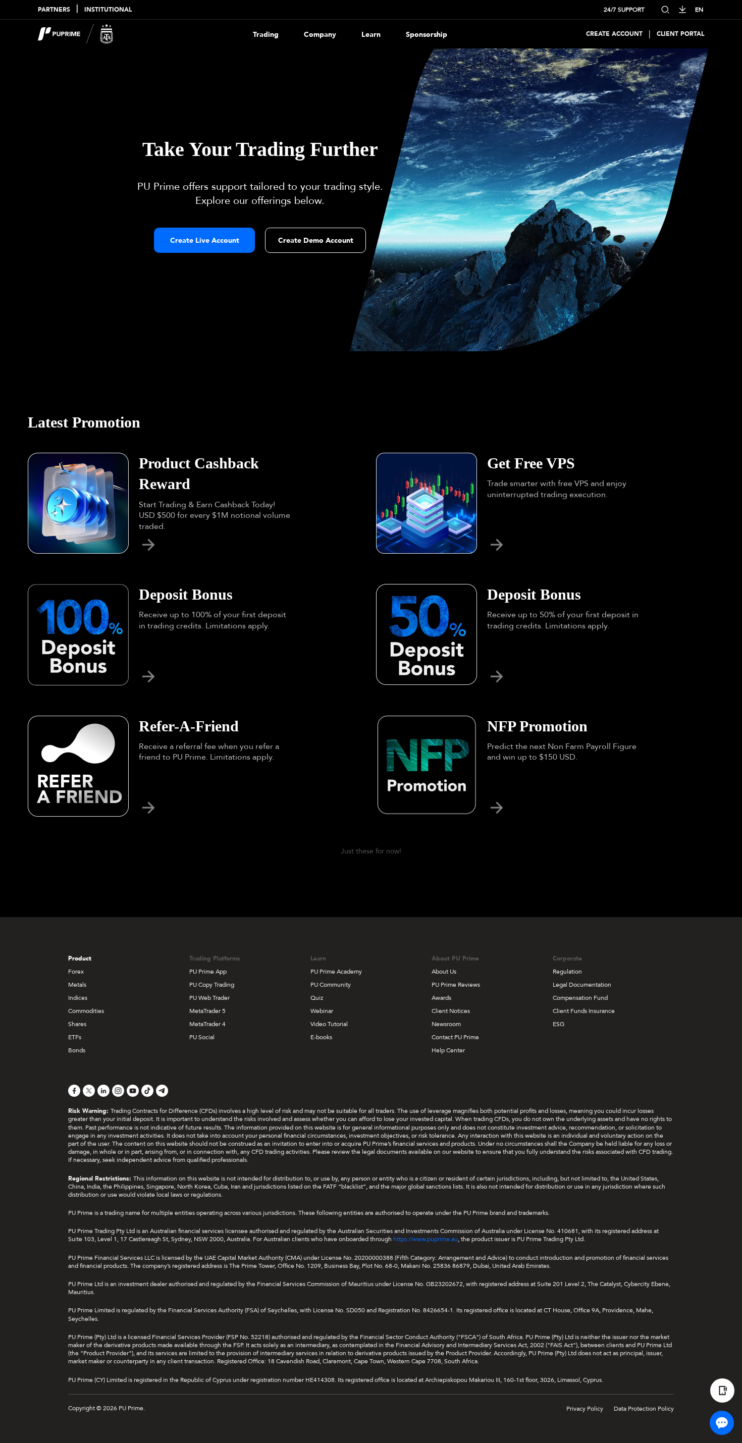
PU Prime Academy (336, 972)
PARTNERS (54, 10)
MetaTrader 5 (207, 1011)
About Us (444, 972)
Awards (441, 998)
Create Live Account (204, 240)
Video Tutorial (329, 1024)
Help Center (448, 1050)
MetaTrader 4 (207, 1024)
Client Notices (451, 1011)
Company (320, 34)
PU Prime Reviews (456, 985)
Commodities (86, 1011)
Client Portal (680, 34)
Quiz (316, 998)
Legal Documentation (582, 985)
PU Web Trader (209, 998)
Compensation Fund (580, 998)
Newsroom (446, 1024)
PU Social (202, 1037)
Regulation (567, 972)
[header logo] (76, 34)
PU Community (330, 985)
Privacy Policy (584, 1409)
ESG (558, 1024)
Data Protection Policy (644, 1409)
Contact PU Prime (455, 1037)
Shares (77, 1024)
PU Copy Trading (211, 985)
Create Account (614, 34)
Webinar (321, 1011)
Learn (371, 34)
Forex (76, 972)
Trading (266, 34)
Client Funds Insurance (584, 1011)
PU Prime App (208, 972)
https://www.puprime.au (425, 1239)
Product (79, 958)
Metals (77, 985)
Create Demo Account (315, 240)
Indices (77, 998)
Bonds (76, 1050)
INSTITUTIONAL (108, 10)
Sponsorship (426, 34)
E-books (321, 1037)
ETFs (74, 1037)
